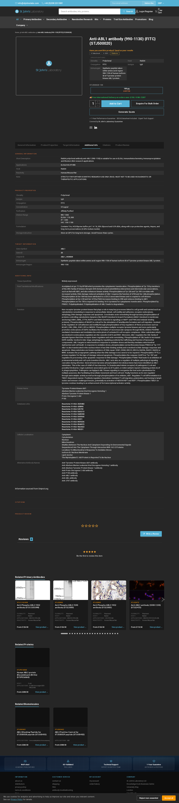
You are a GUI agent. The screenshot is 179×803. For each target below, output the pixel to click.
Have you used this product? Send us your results (111, 50)
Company (20, 25)
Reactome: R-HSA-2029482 (73, 404)
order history (95, 784)
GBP (160, 3)
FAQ (54, 787)
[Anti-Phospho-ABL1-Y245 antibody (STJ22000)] (70, 590)
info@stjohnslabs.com (28, 3)
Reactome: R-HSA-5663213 (73, 412)
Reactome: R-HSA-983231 (72, 429)
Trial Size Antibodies (123, 19)
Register (149, 11)
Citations (114, 53)
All (17, 19)
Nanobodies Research (82, 19)
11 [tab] (92, 633)
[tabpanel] (33, 605)
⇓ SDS (105, 53)
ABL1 (63, 249)
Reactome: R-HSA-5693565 (73, 417)
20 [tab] (115, 633)
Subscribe (149, 3)
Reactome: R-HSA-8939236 (73, 422)
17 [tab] (107, 633)
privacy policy (20, 787)
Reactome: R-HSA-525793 (72, 409)
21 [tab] (117, 633)
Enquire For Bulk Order (147, 103)
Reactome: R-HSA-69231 (72, 419)
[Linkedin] (95, 127)
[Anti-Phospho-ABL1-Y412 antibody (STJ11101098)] (32, 590)
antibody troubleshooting (62, 790)
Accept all (168, 798)
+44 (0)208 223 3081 (53, 3)
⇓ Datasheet (95, 53)
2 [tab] (69, 633)
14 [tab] (100, 633)
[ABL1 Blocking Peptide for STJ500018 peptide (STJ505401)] (32, 717)
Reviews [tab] (24, 539)
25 (62, 253)
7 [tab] (82, 633)
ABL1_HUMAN (67, 257)
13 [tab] (97, 633)
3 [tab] (72, 633)
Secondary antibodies (56, 19)
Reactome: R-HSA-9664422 (73, 427)
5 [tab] (77, 633)
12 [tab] (95, 633)
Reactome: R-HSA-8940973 (73, 424)
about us (18, 781)
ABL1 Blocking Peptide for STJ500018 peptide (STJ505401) (31, 733)
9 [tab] (87, 633)
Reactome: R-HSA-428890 (72, 406)
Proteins (107, 19)
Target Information (71, 145)
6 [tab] (79, 633)
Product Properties (49, 145)
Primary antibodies (32, 19)
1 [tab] (64, 633)
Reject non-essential (148, 798)
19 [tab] (112, 633)
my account (94, 781)
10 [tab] (89, 633)
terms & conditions (22, 790)
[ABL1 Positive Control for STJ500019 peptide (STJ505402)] (70, 717)
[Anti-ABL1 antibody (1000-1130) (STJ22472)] (146, 590)
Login (141, 11)
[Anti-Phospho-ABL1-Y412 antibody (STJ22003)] (108, 590)
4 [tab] (74, 633)
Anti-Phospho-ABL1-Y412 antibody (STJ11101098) (28, 606)
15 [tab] (102, 633)
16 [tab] (105, 633)
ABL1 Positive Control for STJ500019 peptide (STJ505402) (69, 733)
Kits (96, 19)
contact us (56, 781)
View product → (42, 627)
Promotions (141, 19)
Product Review (122, 145)
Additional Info (91, 145)
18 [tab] (110, 633)
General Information (27, 145)
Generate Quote (126, 112)
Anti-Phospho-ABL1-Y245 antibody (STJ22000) (66, 606)
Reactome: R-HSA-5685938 (73, 414)
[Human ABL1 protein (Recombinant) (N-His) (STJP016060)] (32, 657)
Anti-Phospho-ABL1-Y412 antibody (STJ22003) (104, 606)
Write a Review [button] (152, 534)
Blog (151, 19)
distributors (19, 784)
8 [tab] (84, 633)
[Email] (91, 127)
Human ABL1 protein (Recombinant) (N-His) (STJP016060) (27, 674)
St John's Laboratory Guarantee (110, 122)
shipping (55, 784)
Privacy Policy (17, 799)
